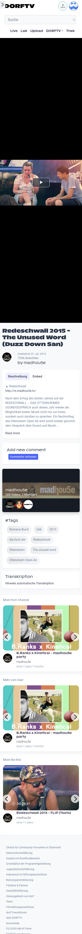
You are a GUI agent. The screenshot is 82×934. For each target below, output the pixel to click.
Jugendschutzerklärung (20, 869)
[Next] (75, 637)
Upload (36, 31)
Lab (24, 31)
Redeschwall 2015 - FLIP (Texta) (43, 813)
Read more (12, 433)
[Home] (30, 6)
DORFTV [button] (53, 31)
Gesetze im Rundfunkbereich (23, 858)
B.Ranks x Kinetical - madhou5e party (44, 655)
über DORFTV (14, 917)
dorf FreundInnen (16, 912)
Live (14, 31)
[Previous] (7, 637)
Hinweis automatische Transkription (29, 583)
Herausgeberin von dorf (20, 896)
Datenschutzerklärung (19, 853)
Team (9, 901)
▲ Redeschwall (22, 809)
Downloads (12, 923)
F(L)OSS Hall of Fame (18, 928)
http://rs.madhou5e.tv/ (20, 391)
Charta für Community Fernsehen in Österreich (33, 847)
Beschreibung (17, 376)
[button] (63, 6)
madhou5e (35, 362)
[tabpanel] (41, 410)
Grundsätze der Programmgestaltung (28, 863)
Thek (70, 31)
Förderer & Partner (17, 885)
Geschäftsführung (17, 890)
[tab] (18, 376)
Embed (37, 376)
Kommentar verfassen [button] (23, 456)
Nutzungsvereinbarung (19, 880)
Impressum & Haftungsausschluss (26, 874)
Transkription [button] (19, 576)
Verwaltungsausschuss (20, 907)
